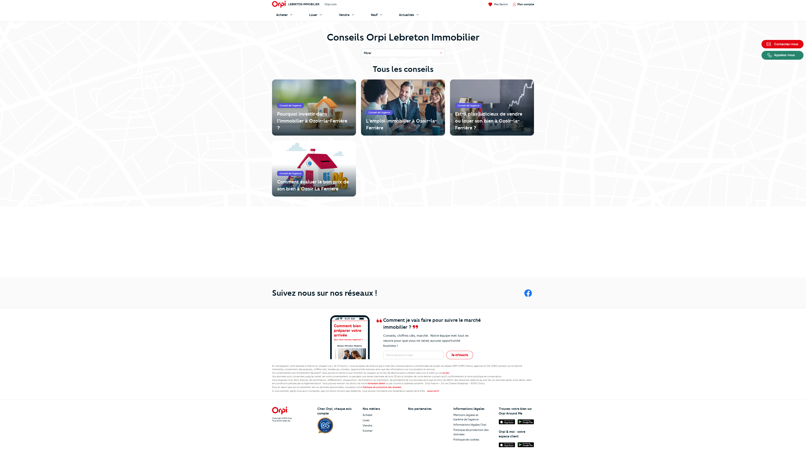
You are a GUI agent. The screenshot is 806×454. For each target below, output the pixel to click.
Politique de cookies (466, 439)
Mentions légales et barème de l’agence (466, 417)
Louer (366, 420)
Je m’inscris (459, 355)
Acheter (368, 415)
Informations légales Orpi (469, 424)
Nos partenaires (420, 409)
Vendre (367, 425)
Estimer (368, 430)
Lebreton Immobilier (303, 4)
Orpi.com (330, 4)
